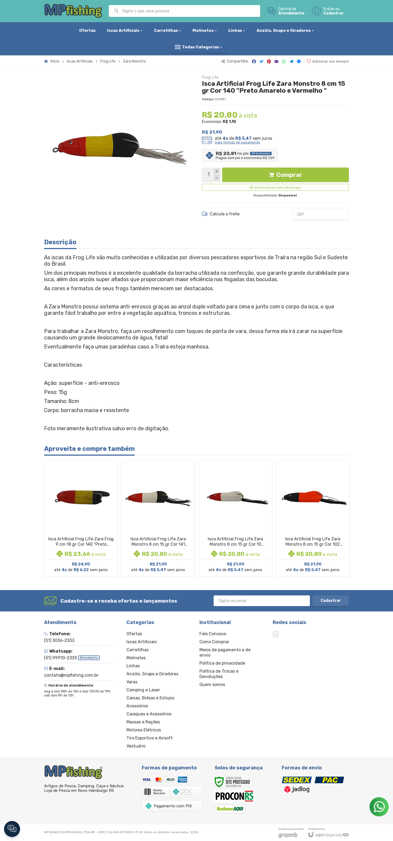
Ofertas (134, 633)
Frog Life (107, 61)
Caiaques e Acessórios (148, 713)
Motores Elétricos (143, 730)
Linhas (133, 665)
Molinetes (136, 657)
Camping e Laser (143, 689)
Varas (131, 681)
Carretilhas (137, 649)
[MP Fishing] (73, 10)
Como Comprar (214, 641)
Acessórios (137, 705)
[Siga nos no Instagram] (276, 634)
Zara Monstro (134, 61)
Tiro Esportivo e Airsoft (149, 738)
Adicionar (90, 535)
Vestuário (135, 746)
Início (55, 61)
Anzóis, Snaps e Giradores (152, 673)
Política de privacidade (222, 663)
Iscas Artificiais (80, 61)
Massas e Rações (143, 721)
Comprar (289, 175)
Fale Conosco (212, 633)
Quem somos (212, 684)
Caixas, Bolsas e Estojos (150, 697)
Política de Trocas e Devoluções (218, 674)
